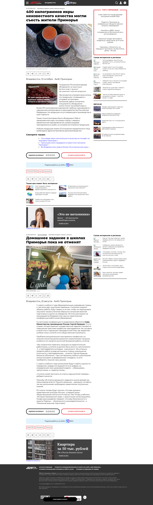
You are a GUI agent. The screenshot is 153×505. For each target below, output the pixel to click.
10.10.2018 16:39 (30, 8)
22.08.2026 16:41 (31, 234)
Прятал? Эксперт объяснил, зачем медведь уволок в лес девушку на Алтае (114, 239)
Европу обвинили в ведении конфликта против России (111, 114)
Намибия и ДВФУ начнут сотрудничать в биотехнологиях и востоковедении (110, 32)
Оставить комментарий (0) (76, 155)
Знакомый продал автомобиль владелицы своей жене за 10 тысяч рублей (110, 40)
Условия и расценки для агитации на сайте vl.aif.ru (56, 469)
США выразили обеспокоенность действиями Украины (113, 128)
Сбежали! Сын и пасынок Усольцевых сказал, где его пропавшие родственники (115, 82)
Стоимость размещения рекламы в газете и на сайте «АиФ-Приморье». (78, 467)
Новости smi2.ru (33, 228)
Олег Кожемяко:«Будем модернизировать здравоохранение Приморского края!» (41, 188)
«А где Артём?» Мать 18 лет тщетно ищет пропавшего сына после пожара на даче (114, 75)
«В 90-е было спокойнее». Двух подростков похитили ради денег (113, 266)
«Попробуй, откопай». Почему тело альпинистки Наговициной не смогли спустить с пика (114, 253)
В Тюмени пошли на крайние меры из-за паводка (113, 135)
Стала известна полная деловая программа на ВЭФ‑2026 (110, 15)
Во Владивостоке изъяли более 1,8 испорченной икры (64, 147)
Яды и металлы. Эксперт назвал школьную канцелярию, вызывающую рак (113, 274)
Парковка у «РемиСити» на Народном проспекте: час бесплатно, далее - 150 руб (110, 49)
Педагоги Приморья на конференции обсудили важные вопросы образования (110, 24)
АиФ (38, 291)
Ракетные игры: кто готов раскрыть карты (113, 121)
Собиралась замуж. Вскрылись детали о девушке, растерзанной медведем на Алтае (113, 246)
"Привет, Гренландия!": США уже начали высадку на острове (112, 107)
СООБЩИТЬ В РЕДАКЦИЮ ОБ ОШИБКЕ (87, 469)
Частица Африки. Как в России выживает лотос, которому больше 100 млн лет (114, 61)
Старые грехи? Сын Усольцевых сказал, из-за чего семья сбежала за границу (114, 68)
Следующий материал (60, 499)
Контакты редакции (45, 467)
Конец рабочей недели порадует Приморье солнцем (46, 193)
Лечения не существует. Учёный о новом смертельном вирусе (113, 88)
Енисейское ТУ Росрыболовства (36, 68)
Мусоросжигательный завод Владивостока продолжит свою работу (78, 194)
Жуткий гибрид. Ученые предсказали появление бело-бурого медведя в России (115, 260)
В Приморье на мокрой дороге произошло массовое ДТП (78, 187)
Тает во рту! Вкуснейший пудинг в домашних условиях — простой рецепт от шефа (114, 96)
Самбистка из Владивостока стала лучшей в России (44, 200)
